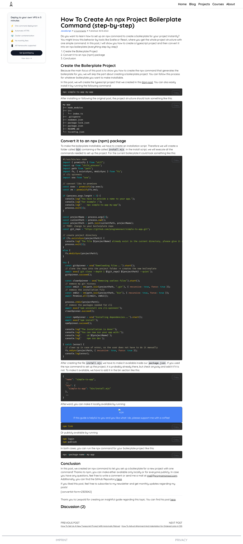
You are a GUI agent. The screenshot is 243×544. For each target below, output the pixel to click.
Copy (176, 92)
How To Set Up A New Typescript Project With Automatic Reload (90, 526)
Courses (218, 4)
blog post (147, 82)
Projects (204, 4)
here (119, 479)
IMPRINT (62, 540)
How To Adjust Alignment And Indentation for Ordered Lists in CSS (152, 526)
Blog (192, 4)
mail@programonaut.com (162, 475)
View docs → (26, 58)
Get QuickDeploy (26, 53)
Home (182, 4)
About (230, 4)
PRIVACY (181, 540)
